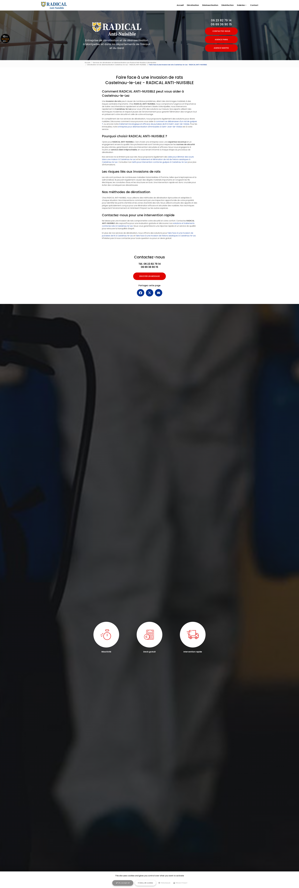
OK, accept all (124, 883)
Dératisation (193, 5)
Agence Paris (221, 39)
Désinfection (227, 5)
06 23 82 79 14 (221, 20)
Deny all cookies (146, 883)
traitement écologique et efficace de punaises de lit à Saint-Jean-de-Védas (154, 124)
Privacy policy (181, 883)
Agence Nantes (221, 48)
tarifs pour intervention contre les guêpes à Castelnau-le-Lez (159, 162)
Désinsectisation (210, 5)
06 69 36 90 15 (221, 24)
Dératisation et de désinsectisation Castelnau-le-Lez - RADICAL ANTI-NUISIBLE (116, 65)
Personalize (165, 883)
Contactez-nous (221, 31)
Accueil (180, 5)
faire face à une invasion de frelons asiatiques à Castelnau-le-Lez (166, 235)
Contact (254, 5)
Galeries (241, 5)
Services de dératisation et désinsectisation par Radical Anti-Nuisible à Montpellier (124, 62)
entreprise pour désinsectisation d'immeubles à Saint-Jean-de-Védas (150, 126)
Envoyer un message (149, 276)
